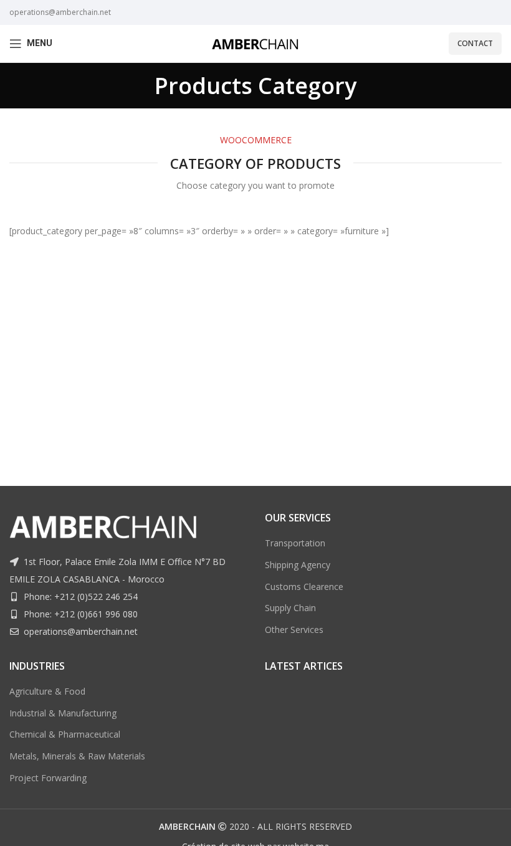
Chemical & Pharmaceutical (64, 734)
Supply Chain (290, 608)
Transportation (295, 543)
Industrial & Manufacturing (63, 713)
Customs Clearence (304, 586)
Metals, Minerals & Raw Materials (77, 756)
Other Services (294, 629)
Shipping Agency (297, 565)
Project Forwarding (48, 778)
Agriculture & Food (47, 691)
